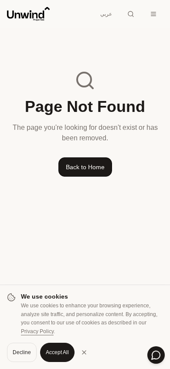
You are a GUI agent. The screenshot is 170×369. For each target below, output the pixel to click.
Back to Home (85, 167)
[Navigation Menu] (153, 14)
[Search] (130, 14)
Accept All (57, 352)
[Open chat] (156, 355)
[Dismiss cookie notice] (84, 352)
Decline (22, 352)
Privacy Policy (37, 331)
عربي (106, 14)
